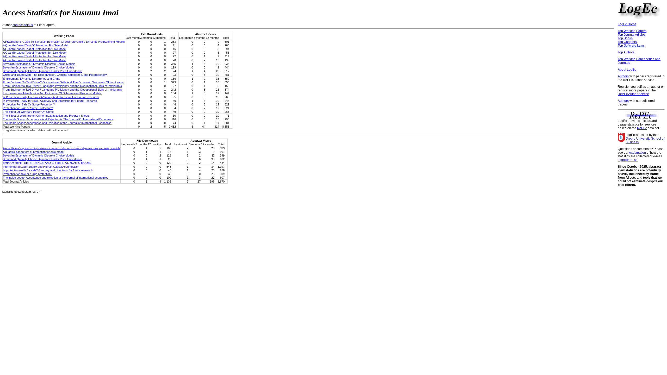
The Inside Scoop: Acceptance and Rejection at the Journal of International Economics (57, 122)
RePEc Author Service (633, 94)
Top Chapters (627, 42)
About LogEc (627, 69)
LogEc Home (627, 24)
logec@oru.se (628, 160)
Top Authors (626, 52)
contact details (23, 25)
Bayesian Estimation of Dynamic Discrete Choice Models (39, 67)
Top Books (625, 38)
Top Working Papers (632, 31)
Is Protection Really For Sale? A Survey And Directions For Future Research (51, 97)
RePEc (642, 128)
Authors (623, 76)
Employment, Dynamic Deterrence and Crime (31, 78)
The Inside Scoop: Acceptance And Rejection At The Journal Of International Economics (58, 119)
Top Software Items (631, 45)
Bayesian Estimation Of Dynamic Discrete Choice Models (39, 63)
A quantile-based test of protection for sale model (33, 151)
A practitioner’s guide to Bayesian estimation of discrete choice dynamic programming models (61, 148)
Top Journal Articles (631, 34)
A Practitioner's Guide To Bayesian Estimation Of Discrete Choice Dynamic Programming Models (64, 41)
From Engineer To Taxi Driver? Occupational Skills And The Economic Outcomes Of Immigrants (63, 82)
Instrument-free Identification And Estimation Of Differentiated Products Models (52, 93)
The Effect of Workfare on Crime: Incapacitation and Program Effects (46, 115)
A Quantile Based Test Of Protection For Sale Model (35, 45)
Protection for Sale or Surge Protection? (28, 108)
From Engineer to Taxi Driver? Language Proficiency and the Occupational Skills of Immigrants (62, 86)
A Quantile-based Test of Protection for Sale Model (34, 49)
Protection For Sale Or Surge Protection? (29, 104)
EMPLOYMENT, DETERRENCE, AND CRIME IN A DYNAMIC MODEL (47, 162)
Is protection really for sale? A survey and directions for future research (47, 170)
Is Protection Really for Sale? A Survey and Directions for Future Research (50, 100)
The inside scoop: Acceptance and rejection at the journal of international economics (55, 177)
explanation (637, 152)
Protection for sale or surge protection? (27, 174)
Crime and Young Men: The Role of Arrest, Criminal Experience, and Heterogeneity (55, 74)
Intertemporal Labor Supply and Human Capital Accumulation (41, 166)
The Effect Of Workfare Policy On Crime (28, 111)
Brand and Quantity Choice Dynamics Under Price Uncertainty (42, 71)
